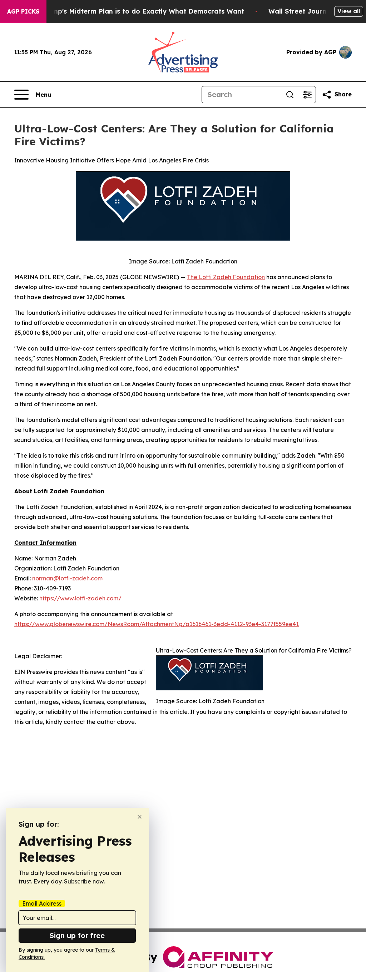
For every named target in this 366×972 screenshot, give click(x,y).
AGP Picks (23, 11)
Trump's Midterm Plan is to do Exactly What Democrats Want (142, 11)
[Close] (139, 817)
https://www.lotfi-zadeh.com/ (80, 598)
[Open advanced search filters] (307, 94)
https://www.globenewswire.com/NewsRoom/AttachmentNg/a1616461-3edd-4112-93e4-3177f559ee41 (156, 624)
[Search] (289, 94)
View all (348, 11)
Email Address (41, 903)
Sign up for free (77, 935)
